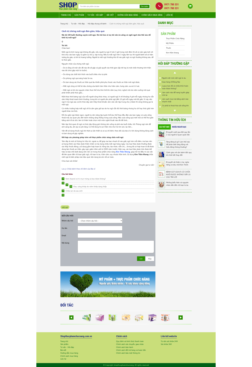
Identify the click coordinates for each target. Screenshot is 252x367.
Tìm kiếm (144, 6)
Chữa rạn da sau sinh (74, 191)
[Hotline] (158, 5)
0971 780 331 (171, 4)
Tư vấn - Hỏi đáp (78, 23)
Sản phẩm (79, 15)
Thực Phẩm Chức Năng (175, 38)
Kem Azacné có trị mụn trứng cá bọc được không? (86, 178)
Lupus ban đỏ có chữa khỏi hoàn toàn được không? (175, 83)
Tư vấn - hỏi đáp (95, 15)
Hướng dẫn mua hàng (127, 15)
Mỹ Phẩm (170, 43)
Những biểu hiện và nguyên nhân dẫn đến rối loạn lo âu (177, 183)
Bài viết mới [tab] (164, 127)
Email (64, 235)
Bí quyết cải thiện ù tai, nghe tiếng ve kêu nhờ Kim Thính (177, 163)
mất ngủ (65, 207)
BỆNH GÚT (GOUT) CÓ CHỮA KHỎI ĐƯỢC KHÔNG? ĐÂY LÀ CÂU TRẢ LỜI (178, 174)
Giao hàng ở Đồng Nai (171, 78)
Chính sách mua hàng (151, 15)
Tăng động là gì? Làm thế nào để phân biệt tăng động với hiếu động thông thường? (178, 144)
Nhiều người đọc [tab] (179, 127)
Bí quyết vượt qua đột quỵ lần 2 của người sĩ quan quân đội (178, 133)
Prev (175, 73)
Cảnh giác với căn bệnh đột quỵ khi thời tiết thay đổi (179, 153)
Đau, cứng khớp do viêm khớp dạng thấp (90, 186)
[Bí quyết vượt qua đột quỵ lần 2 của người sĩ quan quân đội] (161, 134)
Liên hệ (169, 15)
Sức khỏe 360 (166, 344)
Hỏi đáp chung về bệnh (97, 23)
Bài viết (110, 15)
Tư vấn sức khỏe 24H (169, 341)
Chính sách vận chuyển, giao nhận (130, 344)
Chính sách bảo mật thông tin (128, 353)
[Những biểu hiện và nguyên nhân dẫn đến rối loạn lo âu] (161, 184)
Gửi (141, 258)
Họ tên (64, 228)
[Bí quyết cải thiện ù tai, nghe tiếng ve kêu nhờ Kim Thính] (161, 164)
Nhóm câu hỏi (67, 220)
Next (175, 111)
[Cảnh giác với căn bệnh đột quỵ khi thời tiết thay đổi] (161, 154)
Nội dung (65, 243)
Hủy (149, 258)
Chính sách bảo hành (124, 347)
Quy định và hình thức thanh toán (130, 341)
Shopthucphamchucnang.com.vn (76, 336)
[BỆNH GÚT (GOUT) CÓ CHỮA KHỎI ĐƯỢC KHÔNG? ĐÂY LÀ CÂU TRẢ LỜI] (161, 173)
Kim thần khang (172, 52)
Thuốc (168, 48)
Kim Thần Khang (123, 151)
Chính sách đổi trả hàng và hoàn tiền (131, 350)
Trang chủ (66, 15)
